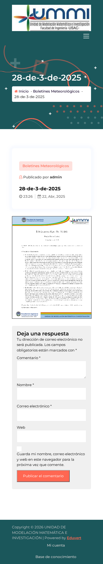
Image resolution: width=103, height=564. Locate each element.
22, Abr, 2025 (53, 196)
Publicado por (42, 177)
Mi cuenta (56, 545)
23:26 (27, 196)
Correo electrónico (34, 406)
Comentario (28, 358)
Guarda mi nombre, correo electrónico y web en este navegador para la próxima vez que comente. (51, 459)
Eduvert (74, 538)
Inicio (23, 91)
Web (21, 427)
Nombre (25, 385)
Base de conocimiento (55, 556)
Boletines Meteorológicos (56, 91)
